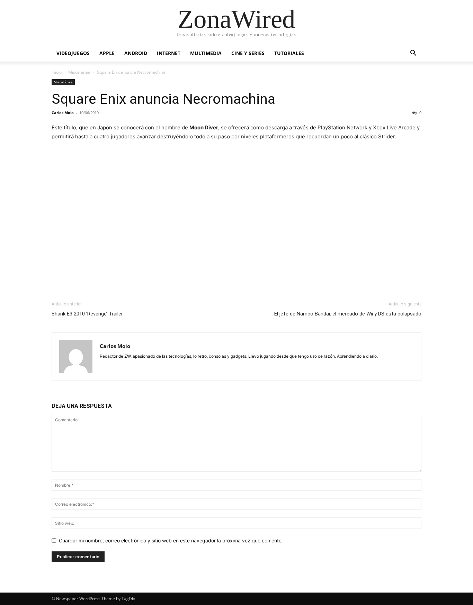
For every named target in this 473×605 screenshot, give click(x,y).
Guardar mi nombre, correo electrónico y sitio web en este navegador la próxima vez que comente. (171, 540)
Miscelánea (79, 72)
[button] (413, 54)
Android (135, 53)
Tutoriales (289, 53)
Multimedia (206, 53)
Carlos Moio (63, 112)
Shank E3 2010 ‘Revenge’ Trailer (87, 314)
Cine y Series (248, 53)
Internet (168, 53)
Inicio (57, 72)
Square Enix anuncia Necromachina (163, 99)
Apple (107, 53)
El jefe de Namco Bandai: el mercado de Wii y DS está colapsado (347, 314)
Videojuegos (73, 53)
